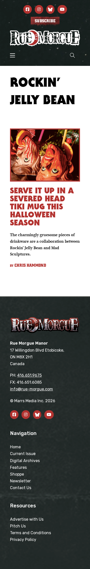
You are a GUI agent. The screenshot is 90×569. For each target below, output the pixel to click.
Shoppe (17, 474)
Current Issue (23, 453)
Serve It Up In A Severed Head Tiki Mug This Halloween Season (42, 206)
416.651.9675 (29, 375)
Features (18, 467)
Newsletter (20, 481)
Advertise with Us (27, 519)
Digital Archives (25, 460)
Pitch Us (18, 526)
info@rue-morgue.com (31, 389)
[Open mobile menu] (12, 55)
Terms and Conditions (30, 532)
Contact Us (20, 487)
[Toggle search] (72, 55)
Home (15, 447)
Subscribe (45, 21)
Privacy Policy (23, 539)
